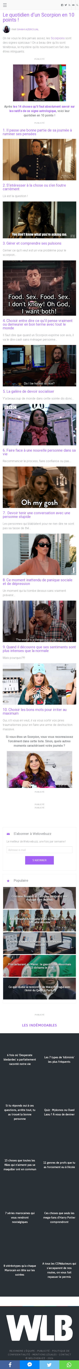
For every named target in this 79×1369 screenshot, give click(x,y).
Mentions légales (45, 1354)
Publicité (43, 1350)
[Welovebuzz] (17, 5)
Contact (65, 1354)
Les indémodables (39, 1025)
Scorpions (58, 38)
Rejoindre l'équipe (22, 1350)
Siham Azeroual (28, 29)
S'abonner (39, 860)
